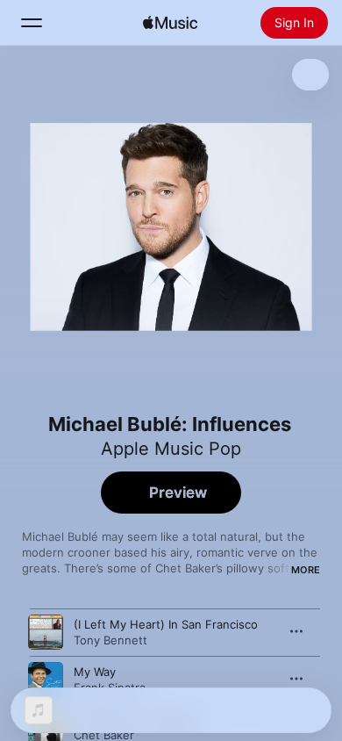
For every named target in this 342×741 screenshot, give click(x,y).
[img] (170, 23)
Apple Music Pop (171, 448)
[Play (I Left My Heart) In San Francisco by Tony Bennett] (45, 632)
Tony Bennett (110, 640)
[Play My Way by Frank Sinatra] (45, 679)
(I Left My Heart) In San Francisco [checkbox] (166, 624)
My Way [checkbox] (95, 672)
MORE (305, 570)
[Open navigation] (31, 23)
